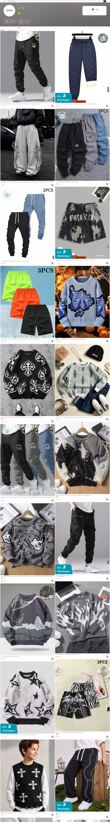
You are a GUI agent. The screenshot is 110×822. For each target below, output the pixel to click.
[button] (3, 1)
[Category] (5, 1)
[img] (27, 729)
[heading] (48, 8)
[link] (9, 11)
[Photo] (7, 21)
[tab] (18, 27)
